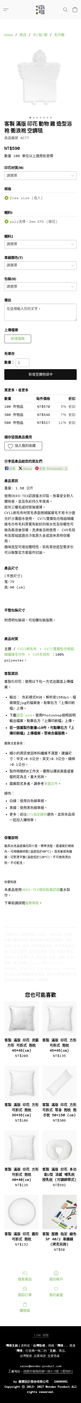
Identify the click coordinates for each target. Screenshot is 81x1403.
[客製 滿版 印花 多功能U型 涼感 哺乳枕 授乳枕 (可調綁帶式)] (59, 1147)
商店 (22, 35)
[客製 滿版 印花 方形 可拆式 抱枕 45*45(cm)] (59, 1018)
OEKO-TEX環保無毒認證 (41, 889)
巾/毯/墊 (40, 35)
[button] (40, 9)
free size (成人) (26, 198)
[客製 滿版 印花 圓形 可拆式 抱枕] (21, 1212)
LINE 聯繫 (40, 1335)
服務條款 (32, 903)
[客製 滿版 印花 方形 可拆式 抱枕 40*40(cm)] (21, 1147)
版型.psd (24, 715)
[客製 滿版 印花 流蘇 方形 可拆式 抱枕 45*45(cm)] (21, 1018)
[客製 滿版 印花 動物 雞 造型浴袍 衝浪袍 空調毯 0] (40, 78)
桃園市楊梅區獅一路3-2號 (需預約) (48, 1371)
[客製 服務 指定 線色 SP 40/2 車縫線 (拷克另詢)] (59, 1212)
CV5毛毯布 (41, 654)
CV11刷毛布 (27, 649)
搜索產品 (25, 1279)
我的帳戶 (56, 1279)
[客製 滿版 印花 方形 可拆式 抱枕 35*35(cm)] (21, 1083)
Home (8, 35)
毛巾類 (59, 35)
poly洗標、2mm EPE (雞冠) (33, 221)
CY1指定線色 (37, 814)
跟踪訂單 (25, 1295)
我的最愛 (56, 1295)
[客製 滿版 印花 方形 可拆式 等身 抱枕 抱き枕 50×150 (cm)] (59, 1083)
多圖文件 (51, 783)
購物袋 (25, 1310)
